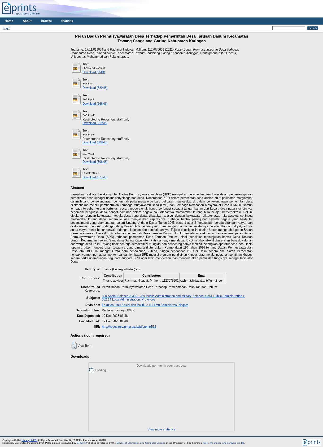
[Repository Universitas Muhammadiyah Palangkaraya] (21, 16)
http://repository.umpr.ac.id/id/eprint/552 (129, 326)
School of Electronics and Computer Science (141, 443)
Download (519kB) (95, 123)
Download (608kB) (95, 142)
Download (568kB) (95, 103)
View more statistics (161, 429)
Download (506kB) (95, 161)
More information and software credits (223, 443)
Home (9, 21)
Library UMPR (29, 440)
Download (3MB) (94, 72)
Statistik (67, 21)
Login (6, 28)
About (27, 21)
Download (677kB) (95, 177)
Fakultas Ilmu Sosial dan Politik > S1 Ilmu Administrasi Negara (145, 305)
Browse (46, 21)
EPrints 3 (82, 443)
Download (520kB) (95, 88)
